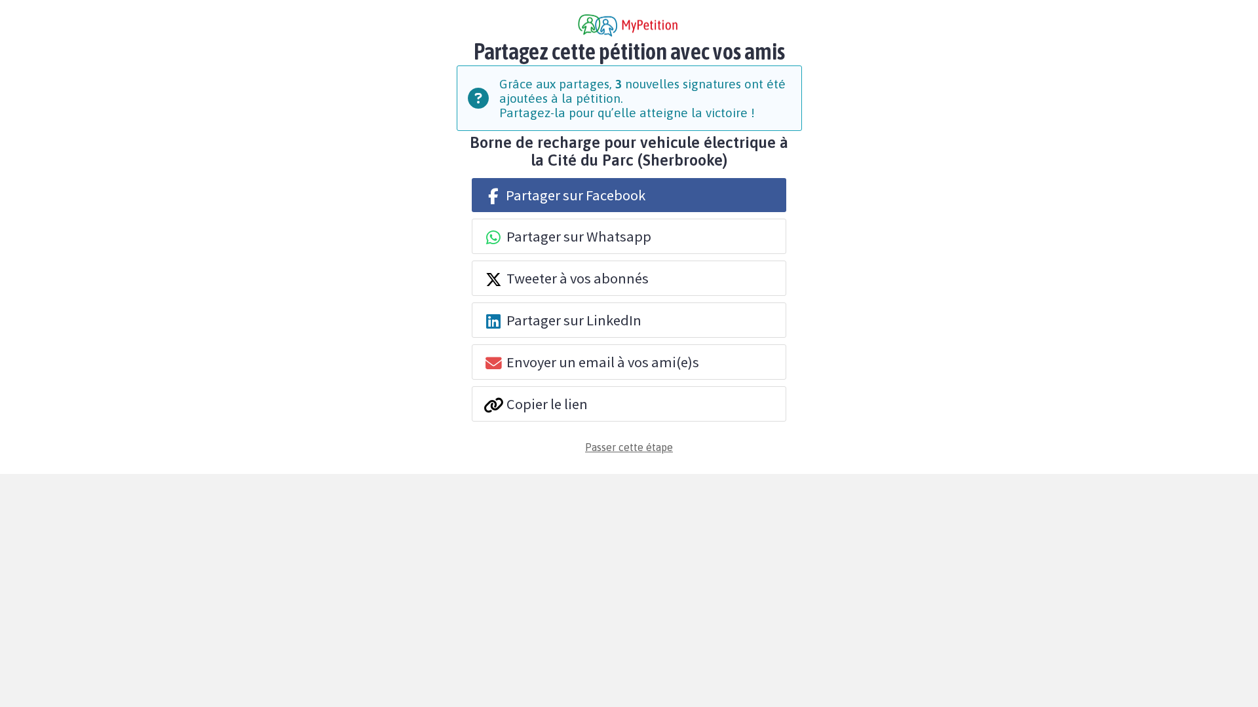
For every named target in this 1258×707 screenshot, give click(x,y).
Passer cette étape (629, 447)
